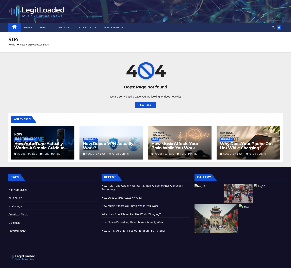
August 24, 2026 (28, 154)
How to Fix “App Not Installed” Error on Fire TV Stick (134, 230)
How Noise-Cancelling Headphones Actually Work (132, 222)
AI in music (15, 198)
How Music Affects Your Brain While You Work (174, 145)
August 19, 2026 (96, 154)
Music (44, 27)
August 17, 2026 (233, 154)
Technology (86, 27)
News (28, 27)
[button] (273, 27)
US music (14, 222)
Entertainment (17, 231)
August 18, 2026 (165, 154)
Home (11, 44)
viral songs (15, 206)
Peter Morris (51, 154)
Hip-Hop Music (17, 189)
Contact (63, 27)
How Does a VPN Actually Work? (108, 145)
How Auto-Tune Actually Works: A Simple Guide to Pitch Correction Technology (42, 147)
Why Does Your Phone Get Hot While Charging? (246, 145)
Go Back (145, 105)
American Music (18, 214)
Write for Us (113, 27)
